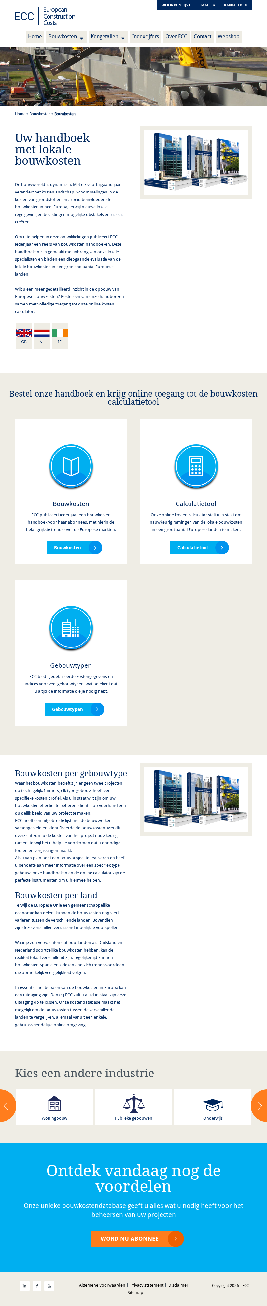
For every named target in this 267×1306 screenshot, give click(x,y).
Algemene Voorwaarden (102, 1285)
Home (35, 36)
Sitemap (135, 1292)
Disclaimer (178, 1285)
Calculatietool (196, 503)
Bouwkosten (63, 36)
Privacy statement (146, 1285)
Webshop (228, 36)
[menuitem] (176, 5)
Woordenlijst (176, 5)
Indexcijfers (145, 36)
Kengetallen (104, 36)
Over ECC (176, 36)
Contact (202, 36)
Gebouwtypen (71, 665)
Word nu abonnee (130, 1239)
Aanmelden (235, 5)
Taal (204, 5)
